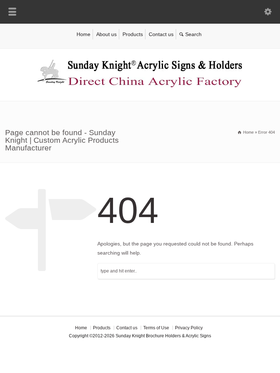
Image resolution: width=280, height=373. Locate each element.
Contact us (161, 34)
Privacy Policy (189, 327)
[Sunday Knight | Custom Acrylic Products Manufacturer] (140, 86)
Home (83, 34)
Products (132, 34)
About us (106, 34)
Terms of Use (156, 327)
